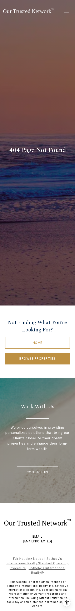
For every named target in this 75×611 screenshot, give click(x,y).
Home (37, 342)
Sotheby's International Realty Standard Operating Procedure (37, 563)
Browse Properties (37, 358)
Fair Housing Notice (28, 558)
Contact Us (38, 472)
